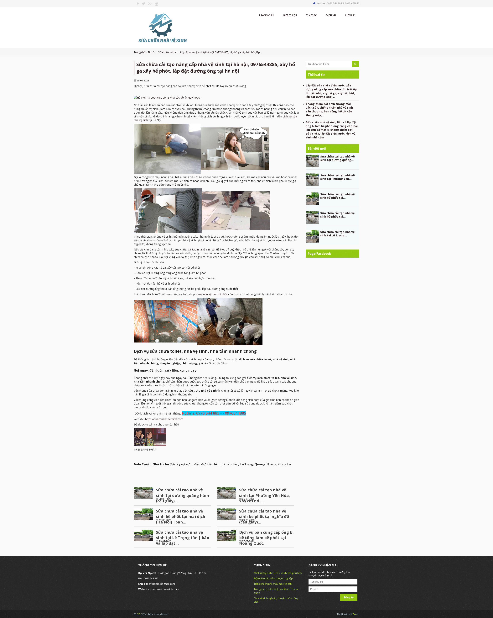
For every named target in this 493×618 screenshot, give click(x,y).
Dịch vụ (331, 15)
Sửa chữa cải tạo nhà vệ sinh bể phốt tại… (337, 195)
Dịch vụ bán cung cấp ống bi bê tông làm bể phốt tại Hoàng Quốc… (266, 538)
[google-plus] (148, 3)
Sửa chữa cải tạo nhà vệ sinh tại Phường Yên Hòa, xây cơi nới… (264, 495)
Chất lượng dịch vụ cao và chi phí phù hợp (278, 573)
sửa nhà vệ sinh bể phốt (212, 294)
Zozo (355, 614)
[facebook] (136, 3)
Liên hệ (350, 15)
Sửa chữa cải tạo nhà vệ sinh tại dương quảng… (337, 158)
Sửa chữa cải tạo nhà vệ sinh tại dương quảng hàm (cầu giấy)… (182, 495)
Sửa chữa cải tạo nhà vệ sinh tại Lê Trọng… (337, 233)
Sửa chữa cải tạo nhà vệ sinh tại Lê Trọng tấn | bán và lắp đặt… (182, 538)
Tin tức (311, 15)
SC (139, 614)
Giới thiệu (290, 15)
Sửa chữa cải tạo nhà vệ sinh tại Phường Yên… (337, 177)
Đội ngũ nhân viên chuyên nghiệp (273, 578)
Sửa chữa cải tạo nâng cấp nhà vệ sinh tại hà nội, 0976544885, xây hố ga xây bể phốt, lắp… (210, 52)
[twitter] (142, 3)
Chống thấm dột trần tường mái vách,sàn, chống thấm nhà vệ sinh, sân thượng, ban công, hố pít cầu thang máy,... (330, 109)
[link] (167, 97)
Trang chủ (266, 15)
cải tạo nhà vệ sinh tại (201, 249)
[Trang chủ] (162, 27)
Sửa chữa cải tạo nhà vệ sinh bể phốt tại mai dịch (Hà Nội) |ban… (180, 516)
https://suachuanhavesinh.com (164, 419)
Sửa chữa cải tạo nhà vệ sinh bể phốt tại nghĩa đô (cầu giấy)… (264, 516)
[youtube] (155, 3)
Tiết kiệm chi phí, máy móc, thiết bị (273, 583)
